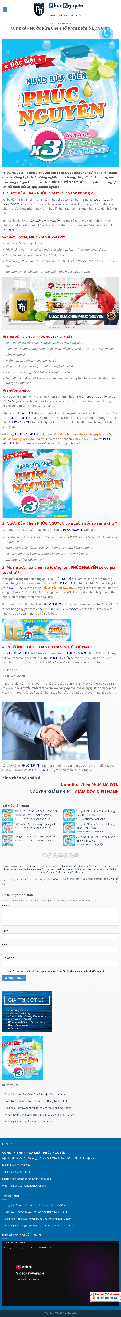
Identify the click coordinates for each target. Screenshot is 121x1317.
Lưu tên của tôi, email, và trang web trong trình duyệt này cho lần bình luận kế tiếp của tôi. (56, 971)
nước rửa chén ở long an (92, 869)
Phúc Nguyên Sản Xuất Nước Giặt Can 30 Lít (28, 1121)
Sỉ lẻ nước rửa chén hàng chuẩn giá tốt (36, 824)
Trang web (8, 957)
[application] (60, 1273)
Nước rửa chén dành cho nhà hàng (66, 869)
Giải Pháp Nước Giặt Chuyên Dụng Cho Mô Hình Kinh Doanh (37, 1107)
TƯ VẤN (48, 819)
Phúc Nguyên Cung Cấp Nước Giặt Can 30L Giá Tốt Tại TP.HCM (39, 1114)
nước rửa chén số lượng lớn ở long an (66, 872)
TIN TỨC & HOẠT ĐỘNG (60, 24)
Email (6, 944)
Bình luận (8, 905)
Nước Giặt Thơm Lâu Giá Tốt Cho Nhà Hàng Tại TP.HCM (35, 1101)
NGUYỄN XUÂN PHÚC (50, 791)
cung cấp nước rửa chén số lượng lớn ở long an (76, 866)
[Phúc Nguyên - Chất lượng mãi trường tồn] (60, 9)
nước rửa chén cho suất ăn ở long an (34, 869)
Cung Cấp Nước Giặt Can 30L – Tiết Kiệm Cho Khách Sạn (35, 1094)
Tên (5, 930)
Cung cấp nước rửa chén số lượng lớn (35, 836)
